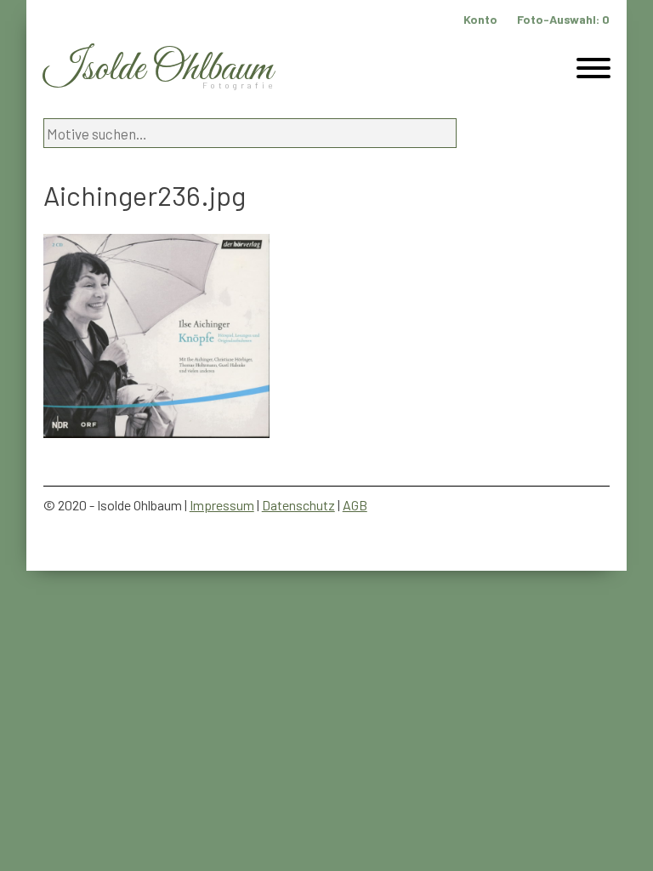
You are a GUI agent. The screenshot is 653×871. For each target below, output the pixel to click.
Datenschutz (298, 505)
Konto (480, 19)
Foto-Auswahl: (563, 19)
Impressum (222, 505)
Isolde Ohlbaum (158, 69)
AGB (355, 505)
